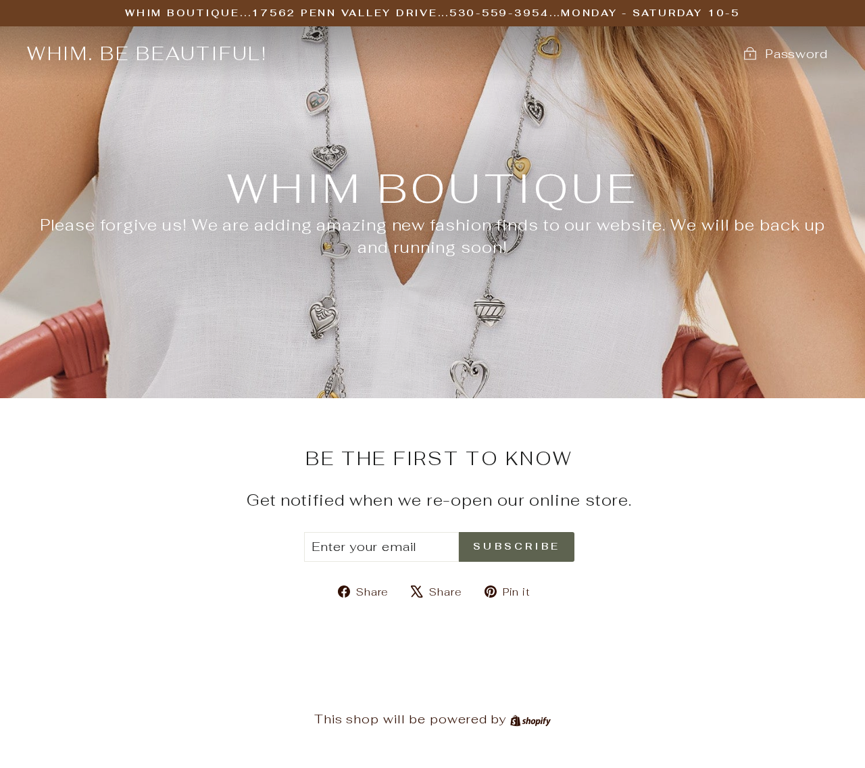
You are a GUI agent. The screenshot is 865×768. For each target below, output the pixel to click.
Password (796, 54)
